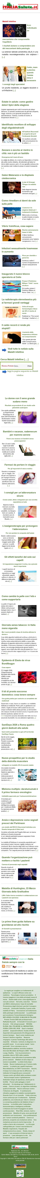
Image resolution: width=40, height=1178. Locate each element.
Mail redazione (22, 1156)
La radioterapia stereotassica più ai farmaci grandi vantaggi (19, 301)
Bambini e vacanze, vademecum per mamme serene (20, 433)
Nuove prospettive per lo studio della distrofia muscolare (18, 759)
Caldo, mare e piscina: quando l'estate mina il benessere (32, 74)
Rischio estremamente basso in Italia (30, 231)
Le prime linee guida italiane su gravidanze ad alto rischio (18, 923)
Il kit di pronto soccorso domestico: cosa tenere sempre (18, 693)
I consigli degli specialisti (13, 84)
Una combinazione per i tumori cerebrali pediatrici (20, 1116)
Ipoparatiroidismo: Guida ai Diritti (21, 1031)
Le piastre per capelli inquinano (20, 1066)
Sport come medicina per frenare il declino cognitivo (18, 1036)
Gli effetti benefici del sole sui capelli (19, 558)
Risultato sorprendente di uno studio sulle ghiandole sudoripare (20, 406)
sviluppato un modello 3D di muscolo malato (18, 765)
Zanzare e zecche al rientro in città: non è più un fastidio (17, 151)
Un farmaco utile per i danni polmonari (17, 1136)
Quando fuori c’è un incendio (20, 1094)
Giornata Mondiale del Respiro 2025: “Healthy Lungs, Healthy (19, 1050)
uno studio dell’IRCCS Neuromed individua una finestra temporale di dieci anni (19, 828)
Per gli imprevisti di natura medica (20, 468)
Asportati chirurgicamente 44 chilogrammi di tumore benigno (19, 1033)
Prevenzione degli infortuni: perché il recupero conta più (19, 1006)
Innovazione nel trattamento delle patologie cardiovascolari (20, 1011)
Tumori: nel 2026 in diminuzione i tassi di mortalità (20, 1003)
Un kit (3, 716)
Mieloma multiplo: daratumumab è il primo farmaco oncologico (20, 790)
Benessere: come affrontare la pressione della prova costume (19, 1057)
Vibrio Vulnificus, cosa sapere (17, 226)
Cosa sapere (6, 667)
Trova (29, 366)
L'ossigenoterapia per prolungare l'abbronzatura (20, 527)
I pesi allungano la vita (19, 1135)
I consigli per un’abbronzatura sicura (20, 494)
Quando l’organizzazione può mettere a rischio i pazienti (17, 859)
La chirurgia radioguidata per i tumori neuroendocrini (18, 1125)
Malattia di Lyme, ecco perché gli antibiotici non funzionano (20, 1114)
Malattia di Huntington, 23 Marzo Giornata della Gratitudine (19, 890)
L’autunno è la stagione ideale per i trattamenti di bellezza (30, 210)
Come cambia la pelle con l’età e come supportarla (19, 597)
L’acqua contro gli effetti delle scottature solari (19, 1074)
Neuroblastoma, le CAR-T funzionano (18, 1067)
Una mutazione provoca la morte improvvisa (19, 1121)
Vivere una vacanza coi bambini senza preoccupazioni (20, 439)
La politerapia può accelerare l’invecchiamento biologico (19, 1014)
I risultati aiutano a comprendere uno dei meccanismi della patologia (18, 47)
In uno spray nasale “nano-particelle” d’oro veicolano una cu (19, 1045)
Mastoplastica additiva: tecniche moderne (18, 1047)
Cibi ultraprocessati (17, 1024)
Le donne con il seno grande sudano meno (20, 400)
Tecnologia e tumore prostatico (21, 995)
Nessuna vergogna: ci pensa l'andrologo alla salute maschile (18, 1039)
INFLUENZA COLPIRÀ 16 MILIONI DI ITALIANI (19, 1016)
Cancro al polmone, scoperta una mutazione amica (18, 1118)
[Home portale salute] (20, 11)
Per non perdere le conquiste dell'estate (20, 533)
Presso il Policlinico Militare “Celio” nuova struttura (30, 283)
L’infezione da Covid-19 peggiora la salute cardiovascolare (18, 1108)
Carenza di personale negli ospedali (14, 864)
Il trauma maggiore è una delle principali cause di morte (20, 997)
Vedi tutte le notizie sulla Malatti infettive (20, 350)
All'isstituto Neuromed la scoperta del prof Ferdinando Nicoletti (30, 133)
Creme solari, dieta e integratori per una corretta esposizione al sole (20, 501)
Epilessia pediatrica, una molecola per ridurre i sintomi (19, 1098)
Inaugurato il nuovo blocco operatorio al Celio (16, 275)
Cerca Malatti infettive (15, 359)
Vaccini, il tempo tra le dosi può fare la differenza (20, 1069)
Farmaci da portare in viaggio (20, 464)
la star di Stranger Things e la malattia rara (29, 184)
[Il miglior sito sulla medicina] (18, 968)
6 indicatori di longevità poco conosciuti (18, 1072)
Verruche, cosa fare (22, 1002)
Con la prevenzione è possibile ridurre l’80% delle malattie (16, 1054)
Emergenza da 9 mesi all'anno (12, 157)
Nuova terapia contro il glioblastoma (16, 1077)
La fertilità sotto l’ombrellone (20, 1104)
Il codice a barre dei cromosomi (18, 1123)
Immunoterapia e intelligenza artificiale (18, 1105)
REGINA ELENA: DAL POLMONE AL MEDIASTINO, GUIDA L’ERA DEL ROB (18, 1026)
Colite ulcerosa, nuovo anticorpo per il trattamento (20, 1096)
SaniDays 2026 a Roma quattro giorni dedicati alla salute (18, 726)
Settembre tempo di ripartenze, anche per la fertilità (18, 1079)
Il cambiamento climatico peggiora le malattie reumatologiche (19, 1092)
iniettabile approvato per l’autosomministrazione (19, 796)
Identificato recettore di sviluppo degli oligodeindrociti (19, 126)
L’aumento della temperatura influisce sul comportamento (29, 334)
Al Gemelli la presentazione (11, 929)
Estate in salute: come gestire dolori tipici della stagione (17, 103)
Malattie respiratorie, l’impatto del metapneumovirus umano (18, 1128)
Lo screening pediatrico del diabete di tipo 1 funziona (19, 1102)
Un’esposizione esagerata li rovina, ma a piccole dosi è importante (20, 565)
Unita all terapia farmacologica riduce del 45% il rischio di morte (29, 309)
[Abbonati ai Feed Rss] (7, 968)
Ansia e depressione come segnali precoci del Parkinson (20, 821)
